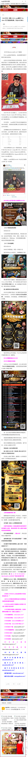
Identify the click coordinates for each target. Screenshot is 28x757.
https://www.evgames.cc (8, 644)
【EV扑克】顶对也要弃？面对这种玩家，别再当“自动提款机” (7, 723)
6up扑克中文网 (5, 1)
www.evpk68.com (18, 633)
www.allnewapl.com (18, 673)
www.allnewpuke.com (8, 670)
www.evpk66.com (19, 626)
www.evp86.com (13, 52)
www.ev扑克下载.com (17, 623)
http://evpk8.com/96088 (7, 576)
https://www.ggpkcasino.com (10, 654)
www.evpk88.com (20, 629)
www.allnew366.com (7, 665)
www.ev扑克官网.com (17, 620)
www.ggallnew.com (19, 676)
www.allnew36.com (7, 659)
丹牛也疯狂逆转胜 (16, 538)
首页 (3, 3)
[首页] (26, 747)
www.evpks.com (18, 614)
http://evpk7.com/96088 (18, 636)
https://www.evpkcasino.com (10, 649)
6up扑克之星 (15, 709)
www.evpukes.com (17, 639)
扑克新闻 (7, 3)
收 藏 (14, 47)
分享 (19, 684)
